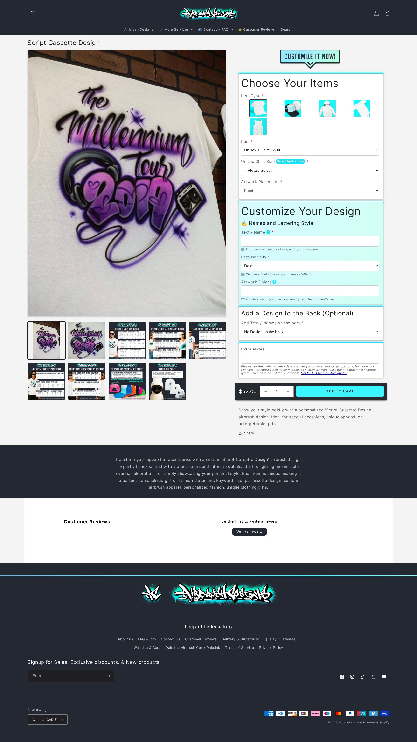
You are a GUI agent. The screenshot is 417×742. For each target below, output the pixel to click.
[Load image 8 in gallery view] (127, 381)
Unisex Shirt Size (258, 161)
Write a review (249, 531)
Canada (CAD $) (45, 719)
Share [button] (249, 433)
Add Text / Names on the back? (272, 323)
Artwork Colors (256, 281)
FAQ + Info (147, 639)
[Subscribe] (108, 676)
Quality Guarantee (279, 639)
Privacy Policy (271, 647)
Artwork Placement (260, 181)
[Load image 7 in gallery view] (87, 381)
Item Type (250, 95)
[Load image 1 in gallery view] (46, 341)
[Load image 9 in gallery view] (167, 381)
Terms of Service (239, 647)
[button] (33, 13)
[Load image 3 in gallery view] (127, 341)
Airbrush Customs (350, 722)
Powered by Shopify (376, 722)
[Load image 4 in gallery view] (167, 341)
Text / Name (253, 232)
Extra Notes (252, 349)
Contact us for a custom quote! (324, 373)
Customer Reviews (201, 639)
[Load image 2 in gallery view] (87, 341)
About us (125, 639)
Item (245, 141)
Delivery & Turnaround (241, 639)
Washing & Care (147, 647)
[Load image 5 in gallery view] (208, 341)
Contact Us (170, 639)
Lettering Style (255, 257)
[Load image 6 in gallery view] (46, 381)
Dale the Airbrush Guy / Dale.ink (193, 647)
